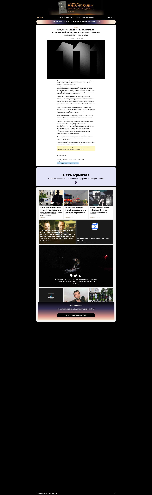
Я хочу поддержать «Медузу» (76, 315)
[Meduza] (40, 17)
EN (114, 17)
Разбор (72, 17)
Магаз (83, 17)
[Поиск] (111, 17)
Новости (60, 17)
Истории (66, 17)
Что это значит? (53, 493)
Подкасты (78, 17)
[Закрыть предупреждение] (114, 493)
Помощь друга (90, 17)
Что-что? (64, 161)
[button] (76, 59)
